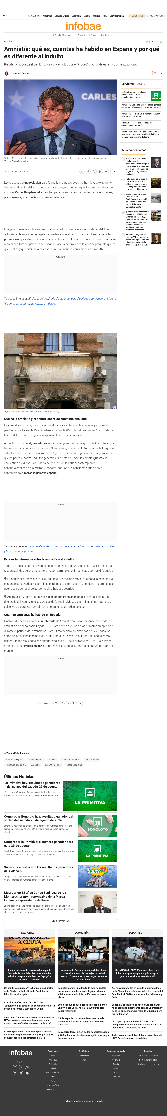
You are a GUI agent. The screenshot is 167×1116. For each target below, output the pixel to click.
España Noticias (74, 765)
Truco (80, 35)
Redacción (84, 1056)
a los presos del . (51, 197)
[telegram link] (21, 1073)
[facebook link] (15, 1067)
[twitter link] (21, 1067)
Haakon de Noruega (106, 35)
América (52, 1056)
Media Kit (116, 1077)
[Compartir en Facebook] (88, 171)
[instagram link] (27, 1067)
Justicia (52, 759)
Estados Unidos (62, 16)
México (96, 16)
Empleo (84, 1060)
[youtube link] (15, 1073)
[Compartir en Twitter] (94, 171)
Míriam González (23, 73)
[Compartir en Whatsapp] (81, 171)
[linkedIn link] (27, 1073)
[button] (5, 16)
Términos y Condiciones (148, 1056)
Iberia (74, 35)
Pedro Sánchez (92, 759)
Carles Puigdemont (70, 759)
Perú (105, 16)
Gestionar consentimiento (148, 1064)
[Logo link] (83, 25)
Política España (36, 759)
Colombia (76, 16)
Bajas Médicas (90, 35)
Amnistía (35, 765)
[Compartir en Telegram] (106, 171)
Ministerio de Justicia (16, 765)
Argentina (47, 16)
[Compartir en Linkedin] (100, 171)
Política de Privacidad (148, 1060)
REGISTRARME (137, 16)
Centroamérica (117, 16)
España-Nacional (53, 765)
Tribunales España (14, 759)
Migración (66, 35)
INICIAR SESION (156, 16)
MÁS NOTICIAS (60, 921)
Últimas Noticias (52, 1089)
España (86, 16)
